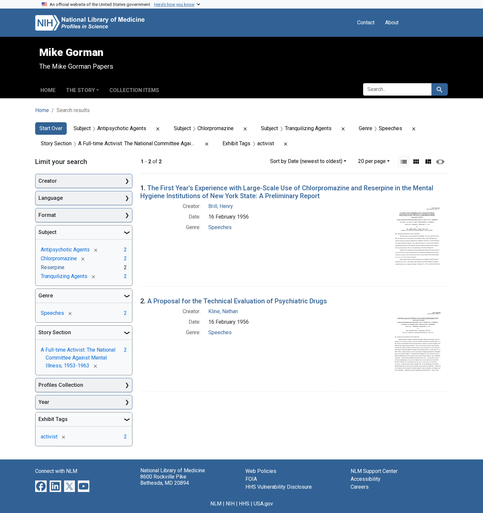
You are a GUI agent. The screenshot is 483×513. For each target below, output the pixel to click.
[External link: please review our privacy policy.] (41, 486)
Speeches (220, 227)
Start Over (50, 128)
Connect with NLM (56, 471)
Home (48, 90)
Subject (47, 232)
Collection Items (134, 90)
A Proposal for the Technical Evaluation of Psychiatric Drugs (237, 301)
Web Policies (260, 471)
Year (43, 402)
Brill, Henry (220, 206)
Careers (360, 487)
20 (372, 161)
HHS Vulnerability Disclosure (278, 487)
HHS (244, 504)
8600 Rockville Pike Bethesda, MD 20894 (164, 480)
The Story (80, 90)
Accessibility (365, 479)
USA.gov (263, 504)
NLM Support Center (374, 471)
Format (47, 215)
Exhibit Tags (53, 419)
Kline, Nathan (223, 311)
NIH (230, 504)
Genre (45, 295)
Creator (47, 181)
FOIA (251, 479)
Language (50, 198)
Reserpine (52, 267)
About (392, 22)
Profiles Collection (60, 385)
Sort (306, 161)
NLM (215, 504)
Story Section (54, 332)
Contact (366, 22)
